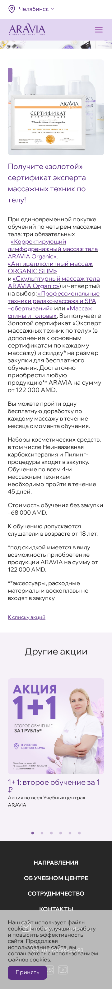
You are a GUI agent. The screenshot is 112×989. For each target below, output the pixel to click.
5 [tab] (70, 833)
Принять (27, 972)
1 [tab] (33, 833)
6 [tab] (79, 833)
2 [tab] (42, 833)
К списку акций (26, 617)
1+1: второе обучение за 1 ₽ (54, 785)
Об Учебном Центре (56, 878)
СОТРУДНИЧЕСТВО (56, 893)
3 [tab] (51, 833)
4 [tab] (61, 833)
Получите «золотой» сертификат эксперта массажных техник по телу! (47, 183)
